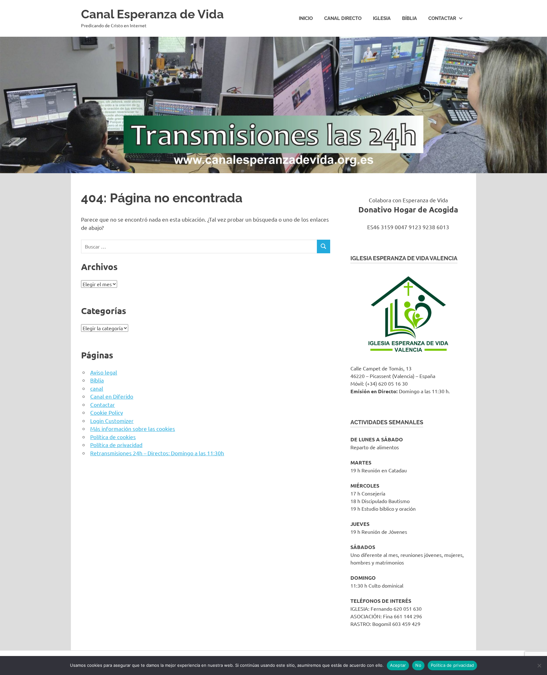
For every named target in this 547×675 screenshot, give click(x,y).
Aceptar (398, 665)
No (418, 665)
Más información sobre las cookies (132, 428)
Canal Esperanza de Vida (152, 14)
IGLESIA (382, 18)
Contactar (442, 18)
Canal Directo (343, 18)
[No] (539, 665)
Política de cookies (113, 436)
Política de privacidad (116, 444)
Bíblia (409, 18)
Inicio (306, 18)
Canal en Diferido (111, 396)
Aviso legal (103, 372)
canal (96, 388)
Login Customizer (112, 420)
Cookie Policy (106, 412)
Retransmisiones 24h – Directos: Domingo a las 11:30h (157, 453)
